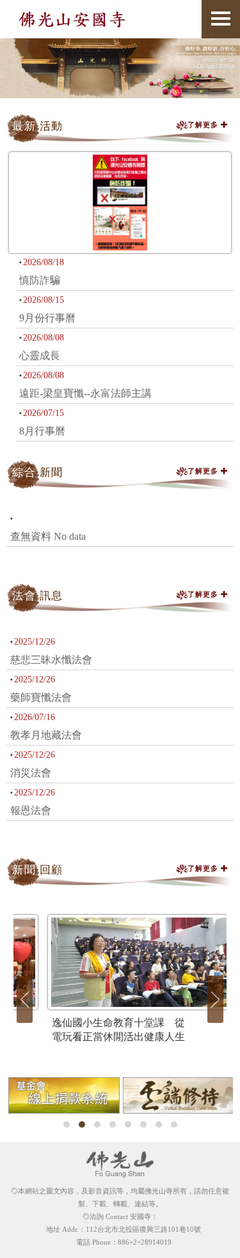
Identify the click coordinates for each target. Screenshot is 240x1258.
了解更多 (204, 124)
